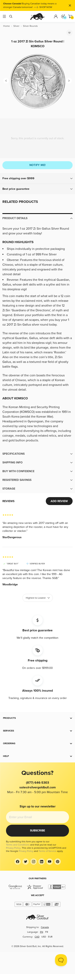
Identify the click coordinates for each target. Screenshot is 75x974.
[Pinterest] (57, 861)
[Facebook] (17, 861)
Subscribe (37, 830)
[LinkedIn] (41, 861)
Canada (45, 927)
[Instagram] (33, 861)
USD (43, 936)
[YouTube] (49, 861)
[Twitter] (25, 861)
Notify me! (37, 165)
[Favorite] (69, 33)
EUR (50, 936)
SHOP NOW (41, 2)
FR (46, 932)
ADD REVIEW (59, 501)
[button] (37, 178)
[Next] (69, 80)
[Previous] (6, 80)
